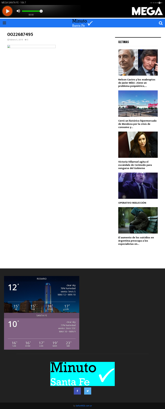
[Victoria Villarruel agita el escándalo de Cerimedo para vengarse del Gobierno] (138, 145)
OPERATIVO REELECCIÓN (132, 203)
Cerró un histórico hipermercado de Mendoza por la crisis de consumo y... (137, 124)
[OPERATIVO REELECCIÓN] (138, 186)
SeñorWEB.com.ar (84, 406)
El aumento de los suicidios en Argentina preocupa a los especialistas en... (136, 240)
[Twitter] (87, 391)
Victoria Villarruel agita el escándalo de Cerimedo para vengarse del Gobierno (135, 165)
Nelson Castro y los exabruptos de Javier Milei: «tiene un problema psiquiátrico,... (136, 83)
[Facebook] (77, 391)
